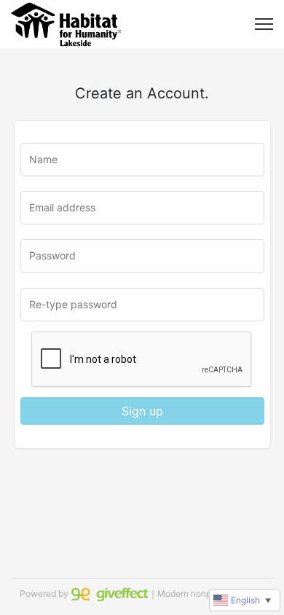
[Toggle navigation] (264, 24)
